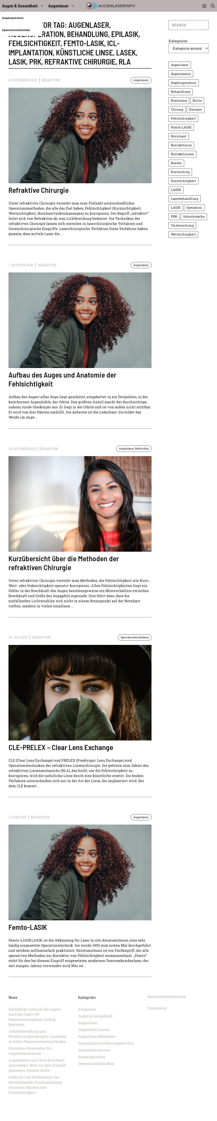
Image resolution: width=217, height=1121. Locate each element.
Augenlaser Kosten (94, 1029)
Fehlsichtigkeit (183, 118)
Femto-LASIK (27, 926)
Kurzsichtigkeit (183, 181)
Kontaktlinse (181, 145)
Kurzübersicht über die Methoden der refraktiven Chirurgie (63, 563)
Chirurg (177, 109)
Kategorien (178, 41)
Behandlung (180, 92)
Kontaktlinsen (182, 154)
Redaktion (51, 80)
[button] (213, 6)
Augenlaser (58, 5)
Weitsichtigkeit (183, 234)
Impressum (157, 1008)
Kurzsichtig (180, 172)
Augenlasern (181, 74)
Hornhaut (178, 136)
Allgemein (87, 1009)
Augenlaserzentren (94, 1050)
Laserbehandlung (184, 199)
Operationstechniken (16, 30)
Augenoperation (13, 18)
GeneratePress (136, 1119)
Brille (197, 101)
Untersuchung (182, 225)
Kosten (176, 163)
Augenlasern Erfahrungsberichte (106, 1043)
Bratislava (179, 101)
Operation (194, 208)
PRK (174, 216)
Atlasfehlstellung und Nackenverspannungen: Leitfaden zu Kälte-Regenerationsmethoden (37, 1036)
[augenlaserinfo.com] (110, 6)
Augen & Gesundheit (20, 5)
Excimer (195, 109)
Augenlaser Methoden (134, 448)
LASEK (176, 190)
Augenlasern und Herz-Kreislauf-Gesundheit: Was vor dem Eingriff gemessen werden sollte (37, 1065)
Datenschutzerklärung (166, 996)
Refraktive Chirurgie (38, 189)
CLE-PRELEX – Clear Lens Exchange (60, 747)
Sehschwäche (194, 216)
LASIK (176, 208)
